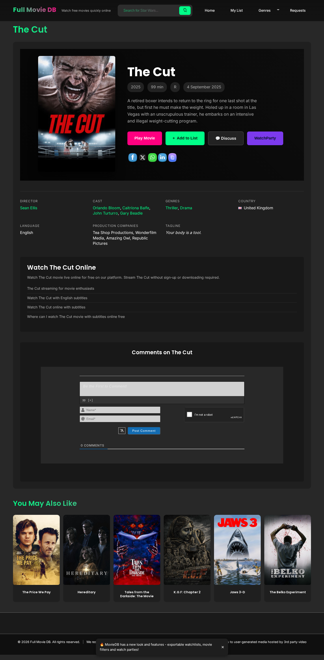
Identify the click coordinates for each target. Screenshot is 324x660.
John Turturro (105, 213)
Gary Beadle (131, 213)
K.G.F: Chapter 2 (187, 592)
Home (210, 10)
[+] (90, 400)
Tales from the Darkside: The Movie (137, 594)
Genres (265, 10)
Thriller (172, 208)
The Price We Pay (36, 592)
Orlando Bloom (106, 208)
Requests (298, 10)
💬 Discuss (225, 138)
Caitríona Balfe (135, 208)
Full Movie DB (34, 9)
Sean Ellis (28, 208)
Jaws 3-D (237, 592)
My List (237, 10)
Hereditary (87, 592)
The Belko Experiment (288, 592)
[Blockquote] (84, 400)
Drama (186, 208)
